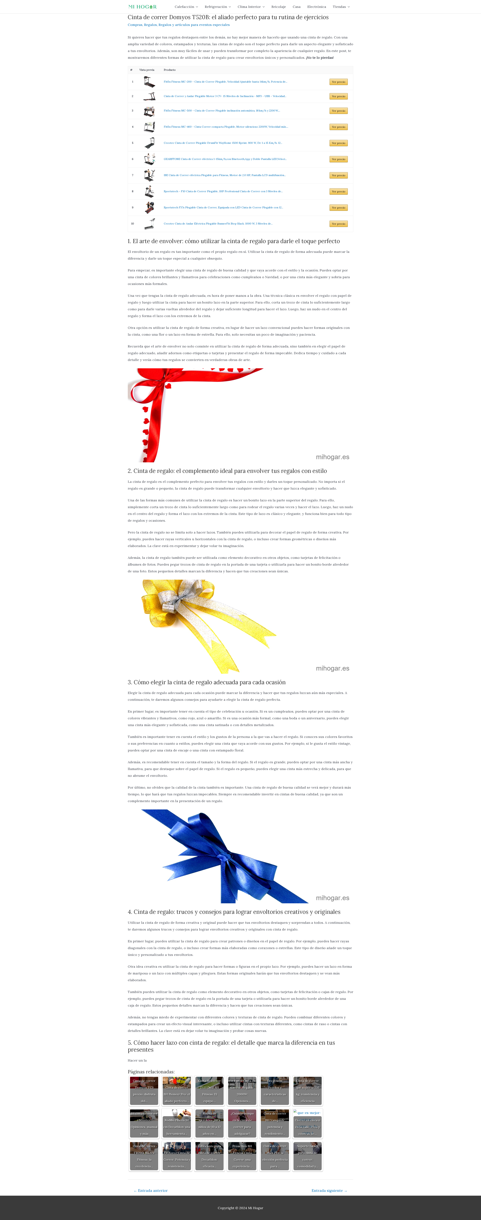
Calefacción (184, 7)
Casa (297, 7)
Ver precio (338, 82)
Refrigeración (216, 7)
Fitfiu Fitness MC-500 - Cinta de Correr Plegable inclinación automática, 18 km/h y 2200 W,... (222, 110)
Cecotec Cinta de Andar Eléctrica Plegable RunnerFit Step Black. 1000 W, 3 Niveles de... (218, 223)
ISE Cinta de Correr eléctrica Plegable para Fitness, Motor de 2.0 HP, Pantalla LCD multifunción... (225, 175)
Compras (135, 25)
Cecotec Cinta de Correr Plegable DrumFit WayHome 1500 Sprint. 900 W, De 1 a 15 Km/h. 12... (223, 143)
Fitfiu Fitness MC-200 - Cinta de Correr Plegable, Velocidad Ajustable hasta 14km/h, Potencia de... (225, 81)
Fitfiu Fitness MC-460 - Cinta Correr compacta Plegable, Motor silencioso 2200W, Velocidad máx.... (226, 126)
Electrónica (316, 7)
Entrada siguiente (329, 1190)
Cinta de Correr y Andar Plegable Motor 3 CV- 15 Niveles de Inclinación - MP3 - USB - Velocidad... (225, 96)
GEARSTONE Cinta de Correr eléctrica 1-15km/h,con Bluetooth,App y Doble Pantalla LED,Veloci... (225, 159)
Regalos (150, 25)
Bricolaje (279, 7)
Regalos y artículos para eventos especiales (194, 25)
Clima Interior (249, 7)
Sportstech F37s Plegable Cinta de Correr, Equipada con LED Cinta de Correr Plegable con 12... (223, 207)
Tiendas (339, 7)
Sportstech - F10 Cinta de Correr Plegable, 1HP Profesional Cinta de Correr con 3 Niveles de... (223, 191)
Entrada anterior (151, 1190)
